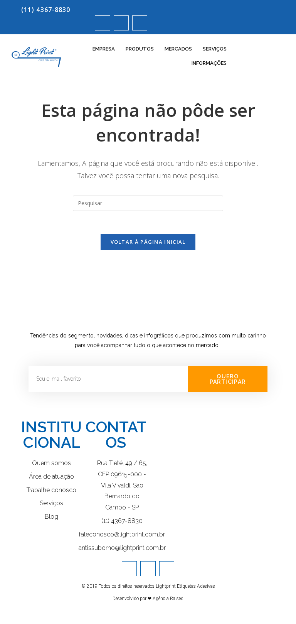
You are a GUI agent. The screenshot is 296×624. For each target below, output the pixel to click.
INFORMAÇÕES (209, 63)
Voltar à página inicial (148, 241)
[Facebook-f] (121, 22)
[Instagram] (102, 22)
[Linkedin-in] (139, 22)
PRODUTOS (140, 49)
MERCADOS (178, 49)
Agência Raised (168, 598)
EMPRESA (103, 49)
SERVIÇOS (215, 49)
